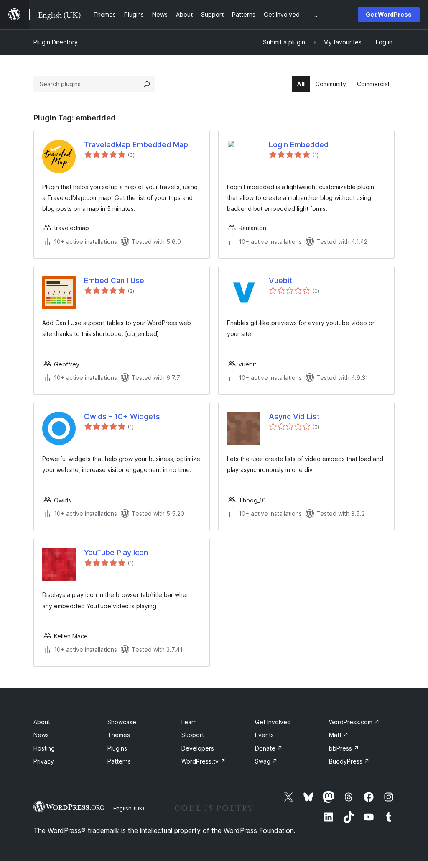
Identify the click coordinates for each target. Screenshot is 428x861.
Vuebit (280, 280)
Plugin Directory (55, 42)
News (41, 734)
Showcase (121, 721)
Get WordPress (389, 14)
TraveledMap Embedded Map (136, 144)
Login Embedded (299, 144)
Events (264, 734)
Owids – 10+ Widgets (122, 416)
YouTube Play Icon (116, 552)
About (41, 721)
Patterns (119, 761)
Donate (269, 748)
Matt (339, 734)
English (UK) (128, 808)
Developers (197, 748)
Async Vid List (294, 416)
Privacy (43, 761)
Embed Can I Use (114, 280)
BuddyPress (349, 761)
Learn (189, 721)
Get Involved (273, 721)
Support (192, 734)
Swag (266, 761)
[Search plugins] (146, 84)
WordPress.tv (203, 761)
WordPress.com (354, 721)
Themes (118, 734)
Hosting (44, 748)
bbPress (344, 748)
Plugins (117, 748)
